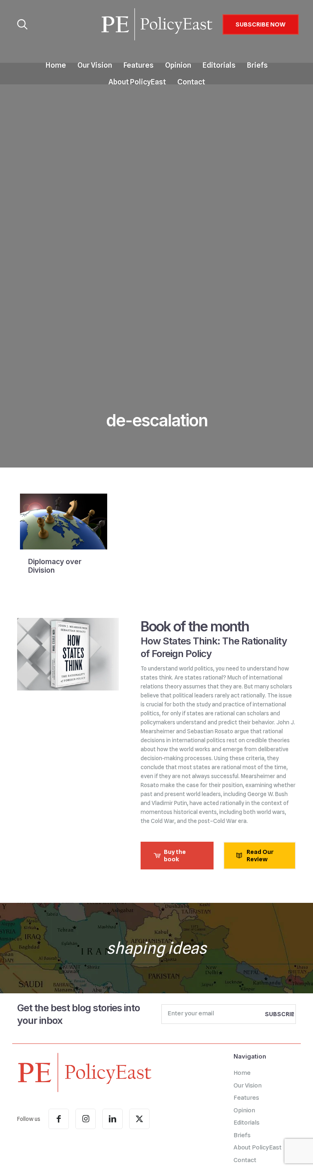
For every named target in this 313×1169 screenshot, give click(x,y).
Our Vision (248, 1085)
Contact (245, 1160)
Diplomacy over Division (55, 565)
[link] (84, 1072)
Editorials (247, 1122)
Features (246, 1097)
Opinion (244, 1110)
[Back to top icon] (273, 1152)
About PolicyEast (258, 1147)
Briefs (242, 1135)
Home (242, 1072)
